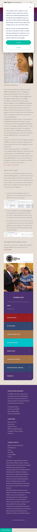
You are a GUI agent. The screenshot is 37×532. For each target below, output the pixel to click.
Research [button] (10, 376)
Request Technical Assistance (15, 445)
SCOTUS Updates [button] (12, 342)
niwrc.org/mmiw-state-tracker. (12, 165)
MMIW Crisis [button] (11, 351)
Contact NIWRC (12, 454)
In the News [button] (11, 326)
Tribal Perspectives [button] (13, 334)
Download (18, 297)
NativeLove (10, 433)
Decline (18, 47)
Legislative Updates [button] (13, 359)
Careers (10, 450)
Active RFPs (11, 452)
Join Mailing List (12, 447)
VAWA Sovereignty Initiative (15, 429)
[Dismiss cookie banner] (30, 7)
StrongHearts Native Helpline (15, 431)
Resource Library (12, 422)
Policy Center (11, 424)
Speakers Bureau (12, 426)
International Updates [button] (15, 367)
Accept (18, 42)
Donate (9, 457)
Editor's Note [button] (11, 317)
